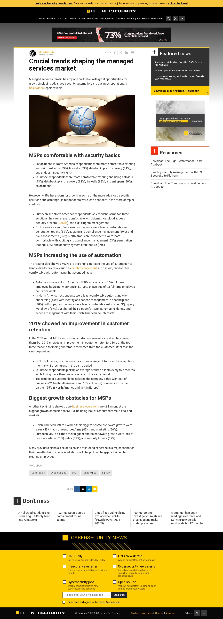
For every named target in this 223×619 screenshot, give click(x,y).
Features (51, 18)
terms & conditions (109, 602)
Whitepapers (133, 18)
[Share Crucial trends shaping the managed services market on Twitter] (120, 52)
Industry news (107, 18)
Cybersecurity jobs (81, 582)
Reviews (120, 18)
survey (106, 472)
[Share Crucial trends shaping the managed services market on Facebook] (115, 52)
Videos (72, 18)
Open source (127, 582)
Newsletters (157, 18)
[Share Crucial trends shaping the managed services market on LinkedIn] (126, 52)
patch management (84, 268)
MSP (75, 472)
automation (38, 472)
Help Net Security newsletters (54, 3)
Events (145, 18)
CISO (60, 18)
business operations (85, 406)
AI (66, 18)
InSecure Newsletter (82, 566)
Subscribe (119, 594)
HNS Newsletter (130, 556)
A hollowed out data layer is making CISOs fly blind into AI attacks (34, 516)
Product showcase (88, 18)
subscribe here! (178, 3)
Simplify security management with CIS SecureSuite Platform (176, 173)
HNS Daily (75, 556)
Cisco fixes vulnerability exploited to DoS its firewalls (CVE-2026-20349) (110, 518)
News (42, 18)
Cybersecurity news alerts (136, 566)
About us (159, 613)
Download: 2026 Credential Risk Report (176, 90)
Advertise (170, 613)
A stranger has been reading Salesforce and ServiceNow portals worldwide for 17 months (187, 518)
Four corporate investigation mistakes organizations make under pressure (147, 518)
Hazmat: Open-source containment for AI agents (177, 70)
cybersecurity (58, 472)
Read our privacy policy (142, 613)
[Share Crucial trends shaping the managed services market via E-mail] (132, 52)
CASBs (62, 223)
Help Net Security (46, 52)
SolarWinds (36, 88)
